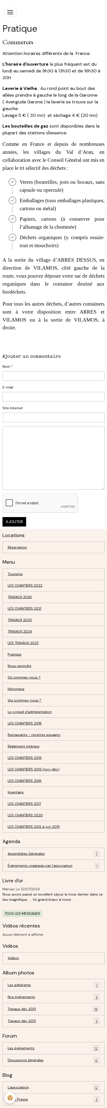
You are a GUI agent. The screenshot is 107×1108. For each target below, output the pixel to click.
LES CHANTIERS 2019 (25, 757)
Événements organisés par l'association (53, 865)
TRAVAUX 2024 (20, 631)
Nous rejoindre (19, 666)
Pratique (14, 654)
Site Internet (12, 408)
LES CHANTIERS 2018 (25, 723)
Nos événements (53, 997)
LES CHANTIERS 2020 (25, 815)
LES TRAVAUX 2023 (23, 643)
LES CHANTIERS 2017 (24, 803)
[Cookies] (10, 1098)
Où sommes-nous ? (24, 677)
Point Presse (53, 1099)
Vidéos (13, 958)
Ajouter (14, 521)
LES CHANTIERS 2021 (24, 608)
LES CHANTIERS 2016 (25, 780)
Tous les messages (22, 913)
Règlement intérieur (24, 746)
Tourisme (15, 574)
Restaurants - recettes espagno (34, 735)
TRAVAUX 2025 (20, 620)
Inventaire (16, 792)
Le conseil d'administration (30, 712)
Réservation (17, 547)
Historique (16, 689)
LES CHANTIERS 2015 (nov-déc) (33, 769)
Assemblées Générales (53, 853)
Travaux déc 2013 (53, 1009)
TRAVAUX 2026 (20, 597)
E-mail (7, 387)
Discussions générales (53, 1060)
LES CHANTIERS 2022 (25, 585)
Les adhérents (53, 985)
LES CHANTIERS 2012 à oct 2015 (34, 826)
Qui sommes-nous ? (24, 700)
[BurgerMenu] (10, 12)
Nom (6, 366)
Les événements (53, 1048)
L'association (53, 1087)
